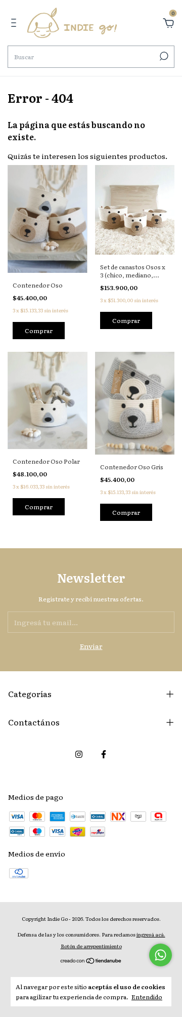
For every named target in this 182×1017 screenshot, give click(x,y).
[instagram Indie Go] (79, 753)
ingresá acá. (150, 934)
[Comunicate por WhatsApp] (160, 955)
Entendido (146, 996)
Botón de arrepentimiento (91, 946)
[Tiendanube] (91, 961)
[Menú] (15, 24)
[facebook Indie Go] (104, 753)
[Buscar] (163, 56)
